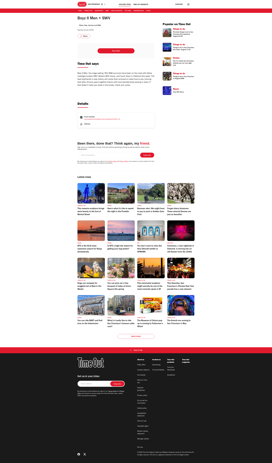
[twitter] (84, 454)
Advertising (156, 365)
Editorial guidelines (141, 389)
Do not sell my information (142, 402)
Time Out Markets (140, 5)
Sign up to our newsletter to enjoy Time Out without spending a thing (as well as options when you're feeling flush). (113, 148)
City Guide (128, 10)
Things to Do (88, 10)
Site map (140, 447)
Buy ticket (116, 51)
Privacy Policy (124, 161)
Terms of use (141, 421)
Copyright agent (143, 426)
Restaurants (99, 10)
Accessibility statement (141, 415)
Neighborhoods (139, 10)
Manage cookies (143, 439)
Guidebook (171, 375)
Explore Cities (125, 5)
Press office (141, 365)
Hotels (148, 10)
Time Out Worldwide (171, 369)
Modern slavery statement (142, 432)
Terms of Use (112, 161)
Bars (107, 10)
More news (136, 336)
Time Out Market (158, 370)
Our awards (141, 375)
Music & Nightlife (116, 10)
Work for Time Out (142, 381)
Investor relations (143, 370)
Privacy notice (142, 395)
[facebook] (78, 454)
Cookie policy (142, 408)
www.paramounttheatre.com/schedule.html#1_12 (102, 119)
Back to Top (138, 350)
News (80, 10)
